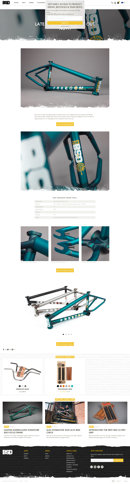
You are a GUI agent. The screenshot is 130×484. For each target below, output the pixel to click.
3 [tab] (68, 334)
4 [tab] (71, 334)
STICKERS (69, 467)
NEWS (47, 458)
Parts (23, 2)
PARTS (25, 456)
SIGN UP (65, 23)
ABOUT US (69, 453)
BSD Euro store (14, 481)
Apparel (31, 2)
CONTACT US (70, 456)
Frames (16, 2)
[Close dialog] (83, 1)
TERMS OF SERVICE (71, 469)
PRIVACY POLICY (70, 460)
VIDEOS (47, 456)
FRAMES (26, 453)
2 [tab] (66, 334)
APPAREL (26, 458)
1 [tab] (63, 334)
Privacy (26, 481)
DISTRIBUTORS (70, 458)
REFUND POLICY (70, 462)
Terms (21, 481)
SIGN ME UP (118, 460)
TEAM (46, 453)
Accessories (41, 2)
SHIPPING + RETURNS (72, 465)
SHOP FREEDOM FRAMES (65, 124)
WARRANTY (69, 471)
